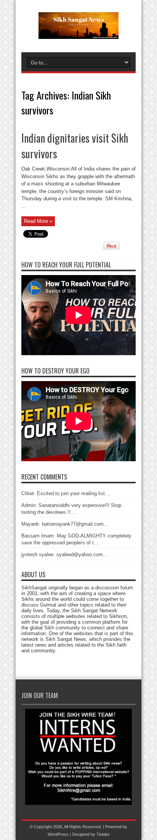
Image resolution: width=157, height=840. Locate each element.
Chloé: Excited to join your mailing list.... (66, 493)
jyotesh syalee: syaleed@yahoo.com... (64, 554)
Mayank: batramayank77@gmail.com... (64, 524)
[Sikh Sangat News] (78, 33)
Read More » (38, 221)
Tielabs (103, 834)
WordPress (58, 834)
